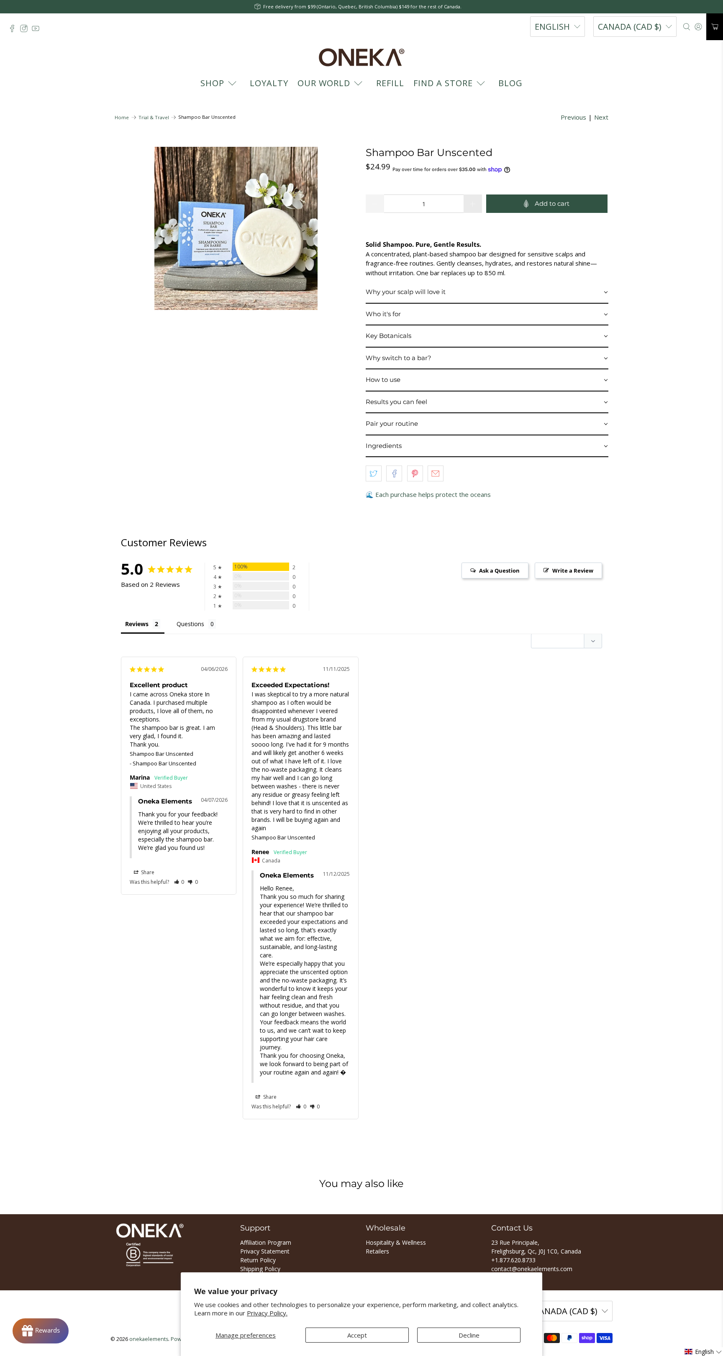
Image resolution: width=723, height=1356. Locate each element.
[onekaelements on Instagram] (26, 30)
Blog (510, 83)
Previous (573, 117)
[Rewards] (41, 1330)
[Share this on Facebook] (394, 473)
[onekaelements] (361, 57)
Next (601, 117)
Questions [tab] (190, 624)
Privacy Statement (265, 1251)
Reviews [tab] (137, 624)
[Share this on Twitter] (374, 473)
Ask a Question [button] (499, 570)
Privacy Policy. (267, 1313)
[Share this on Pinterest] (415, 473)
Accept (357, 1335)
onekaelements (148, 1339)
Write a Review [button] (572, 570)
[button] (487, 292)
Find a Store (443, 83)
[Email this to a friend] (436, 473)
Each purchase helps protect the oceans (433, 494)
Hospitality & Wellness (396, 1242)
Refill (390, 83)
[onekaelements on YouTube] (38, 30)
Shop (212, 83)
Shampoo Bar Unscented (161, 753)
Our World (323, 83)
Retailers (377, 1251)
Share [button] (147, 872)
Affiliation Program (265, 1242)
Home (122, 117)
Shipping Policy (260, 1269)
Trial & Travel (153, 117)
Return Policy (258, 1260)
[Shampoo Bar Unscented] (236, 228)
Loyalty (269, 83)
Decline (469, 1335)
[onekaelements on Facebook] (14, 30)
